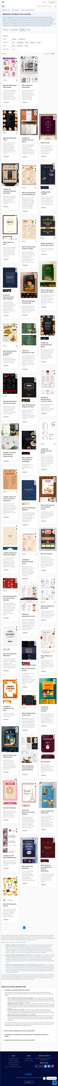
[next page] (34, 927)
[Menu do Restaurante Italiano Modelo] (10, 888)
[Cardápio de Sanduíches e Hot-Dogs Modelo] (10, 690)
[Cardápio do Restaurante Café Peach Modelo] (29, 544)
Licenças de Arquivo (13, 1058)
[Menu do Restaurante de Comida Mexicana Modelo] (29, 177)
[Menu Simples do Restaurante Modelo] (29, 69)
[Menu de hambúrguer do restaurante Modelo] (29, 285)
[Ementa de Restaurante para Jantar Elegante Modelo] (10, 279)
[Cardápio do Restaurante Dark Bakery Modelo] (48, 327)
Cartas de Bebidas (14, 29)
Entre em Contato (28, 1060)
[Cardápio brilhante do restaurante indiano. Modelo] (10, 537)
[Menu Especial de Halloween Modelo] (29, 850)
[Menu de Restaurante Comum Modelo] (29, 652)
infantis (28, 29)
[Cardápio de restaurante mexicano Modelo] (48, 691)
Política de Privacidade (13, 1062)
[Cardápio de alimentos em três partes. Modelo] (29, 122)
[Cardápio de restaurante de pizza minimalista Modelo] (10, 174)
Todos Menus (5, 29)
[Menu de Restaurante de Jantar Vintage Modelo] (29, 231)
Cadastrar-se (52, 2)
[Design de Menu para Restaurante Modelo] (48, 795)
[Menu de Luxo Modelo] (48, 127)
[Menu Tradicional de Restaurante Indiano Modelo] (48, 274)
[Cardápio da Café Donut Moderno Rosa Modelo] (10, 840)
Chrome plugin (28, 1058)
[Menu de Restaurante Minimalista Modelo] (10, 638)
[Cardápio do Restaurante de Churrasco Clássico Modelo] (48, 381)
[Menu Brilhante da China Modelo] (48, 640)
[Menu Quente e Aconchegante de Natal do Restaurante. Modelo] (48, 849)
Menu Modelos (15, 10)
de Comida (22, 29)
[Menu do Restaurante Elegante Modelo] (29, 492)
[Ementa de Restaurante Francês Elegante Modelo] (29, 794)
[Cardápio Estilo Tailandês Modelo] (48, 176)
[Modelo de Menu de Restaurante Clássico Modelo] (48, 227)
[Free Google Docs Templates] (3, 6)
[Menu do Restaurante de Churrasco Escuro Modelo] (10, 385)
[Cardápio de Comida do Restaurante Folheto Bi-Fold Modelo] (10, 436)
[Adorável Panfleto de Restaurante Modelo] (48, 590)
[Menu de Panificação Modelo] (10, 792)
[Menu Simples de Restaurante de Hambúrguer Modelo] (29, 442)
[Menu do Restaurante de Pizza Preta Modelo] (29, 702)
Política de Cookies (13, 1064)
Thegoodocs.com (5, 10)
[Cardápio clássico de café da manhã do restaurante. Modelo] (10, 481)
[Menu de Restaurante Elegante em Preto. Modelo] (29, 389)
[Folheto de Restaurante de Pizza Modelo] (29, 598)
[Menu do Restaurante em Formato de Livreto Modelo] (48, 489)
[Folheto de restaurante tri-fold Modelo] (29, 335)
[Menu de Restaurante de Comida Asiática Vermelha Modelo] (10, 585)
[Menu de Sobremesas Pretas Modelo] (10, 122)
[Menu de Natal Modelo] (48, 746)
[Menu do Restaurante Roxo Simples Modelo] (10, 69)
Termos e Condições (13, 1060)
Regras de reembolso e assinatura (13, 1066)
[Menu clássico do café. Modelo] (10, 226)
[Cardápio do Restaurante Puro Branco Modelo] (48, 433)
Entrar (44, 2)
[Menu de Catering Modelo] (48, 539)
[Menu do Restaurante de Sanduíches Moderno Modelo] (10, 335)
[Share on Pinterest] (16, 58)
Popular (52, 53)
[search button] (55, 6)
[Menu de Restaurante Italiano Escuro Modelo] (10, 739)
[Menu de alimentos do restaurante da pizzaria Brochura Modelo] (29, 750)
